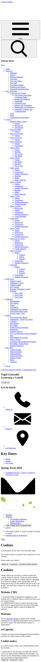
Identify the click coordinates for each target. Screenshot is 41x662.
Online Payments (16, 356)
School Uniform (16, 352)
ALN (12, 113)
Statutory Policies (16, 332)
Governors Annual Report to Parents (23, 342)
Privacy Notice (15, 340)
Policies (9, 517)
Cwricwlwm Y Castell (18, 93)
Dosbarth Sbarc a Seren (18, 121)
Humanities (19, 101)
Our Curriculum (11, 91)
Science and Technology (23, 105)
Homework (19, 125)
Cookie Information (17, 521)
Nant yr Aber (14, 148)
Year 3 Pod (19, 295)
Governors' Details (16, 85)
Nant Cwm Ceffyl (16, 134)
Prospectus (14, 329)
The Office (9, 348)
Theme (17, 123)
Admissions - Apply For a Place (21, 319)
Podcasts (13, 291)
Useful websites (20, 249)
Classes (8, 119)
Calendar (13, 321)
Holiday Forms (15, 358)
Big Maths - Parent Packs (19, 344)
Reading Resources (17, 346)
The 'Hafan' (14, 303)
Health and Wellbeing (22, 99)
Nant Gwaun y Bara (17, 239)
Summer (22, 259)
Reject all (5, 564)
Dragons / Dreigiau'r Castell (20, 289)
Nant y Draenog (16, 142)
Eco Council (14, 287)
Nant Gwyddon (15, 130)
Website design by (16, 535)
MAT (12, 115)
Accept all (13, 564)
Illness (12, 360)
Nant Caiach (14, 168)
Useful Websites (20, 204)
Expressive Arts (20, 103)
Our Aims (13, 79)
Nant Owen (14, 218)
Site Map (8, 515)
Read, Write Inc (20, 180)
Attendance (14, 307)
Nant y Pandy (15, 158)
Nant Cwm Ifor (15, 206)
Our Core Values (16, 81)
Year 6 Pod (19, 297)
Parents (8, 315)
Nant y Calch (15, 196)
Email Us (8, 429)
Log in (7, 366)
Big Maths (18, 156)
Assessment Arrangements (19, 117)
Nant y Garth (14, 228)
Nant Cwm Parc (16, 251)
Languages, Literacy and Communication (23, 110)
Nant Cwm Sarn (16, 138)
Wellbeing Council (16, 283)
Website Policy (15, 523)
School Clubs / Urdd (17, 313)
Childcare (13, 362)
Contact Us (5, 382)
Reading (18, 152)
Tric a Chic (19, 154)
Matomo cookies (13, 619)
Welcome (13, 73)
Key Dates (14, 325)
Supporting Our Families (19, 309)
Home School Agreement (19, 327)
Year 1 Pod (19, 293)
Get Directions (10, 448)
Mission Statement (16, 77)
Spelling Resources (21, 174)
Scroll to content (7, 2)
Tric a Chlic (19, 166)
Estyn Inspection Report (18, 317)
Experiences (19, 127)
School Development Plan (19, 89)
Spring (21, 257)
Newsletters (14, 323)
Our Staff (13, 83)
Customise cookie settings (28, 564)
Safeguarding (15, 301)
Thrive (12, 305)
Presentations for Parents (19, 338)
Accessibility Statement (18, 519)
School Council (15, 281)
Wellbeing (9, 299)
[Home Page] (18, 370)
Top (3, 539)
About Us (9, 71)
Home (7, 69)
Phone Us (9, 409)
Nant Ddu (13, 265)
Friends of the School (17, 87)
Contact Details (15, 350)
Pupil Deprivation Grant (18, 311)
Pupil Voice (9, 279)
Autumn (22, 255)
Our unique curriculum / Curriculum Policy (23, 96)
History (12, 75)
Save (21, 660)
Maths (17, 178)
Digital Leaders (15, 285)
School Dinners (15, 354)
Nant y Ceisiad (15, 182)
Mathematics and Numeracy (25, 107)
